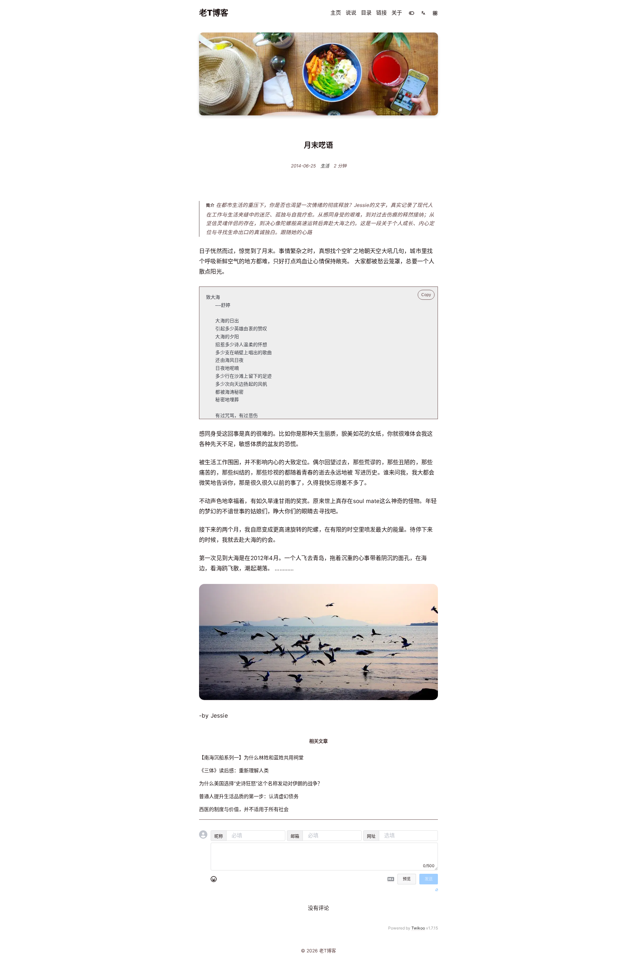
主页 (335, 12)
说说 (351, 12)
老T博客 (213, 13)
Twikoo (418, 928)
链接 (381, 12)
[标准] (435, 13)
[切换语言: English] (423, 13)
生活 (324, 166)
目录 (366, 12)
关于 (396, 12)
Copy (426, 294)
